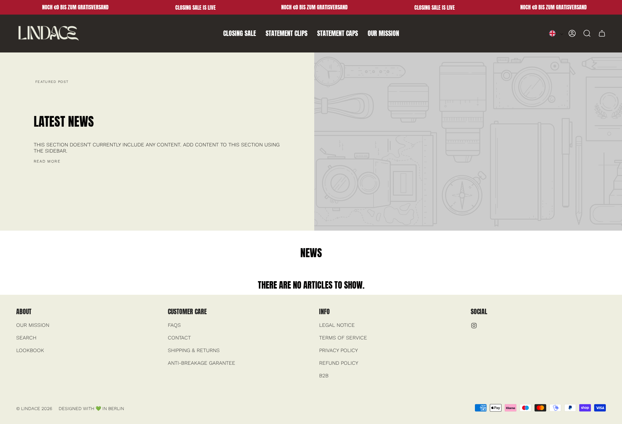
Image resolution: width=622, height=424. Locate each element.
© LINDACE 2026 (34, 408)
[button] (239, 33)
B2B (323, 375)
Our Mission (32, 325)
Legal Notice (337, 325)
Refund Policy (338, 363)
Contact (179, 338)
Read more (47, 161)
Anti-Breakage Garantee (201, 363)
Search (26, 338)
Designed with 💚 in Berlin (91, 408)
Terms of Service (343, 338)
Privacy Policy (338, 350)
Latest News (64, 121)
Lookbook (30, 350)
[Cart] (601, 33)
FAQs (174, 325)
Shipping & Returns (194, 350)
